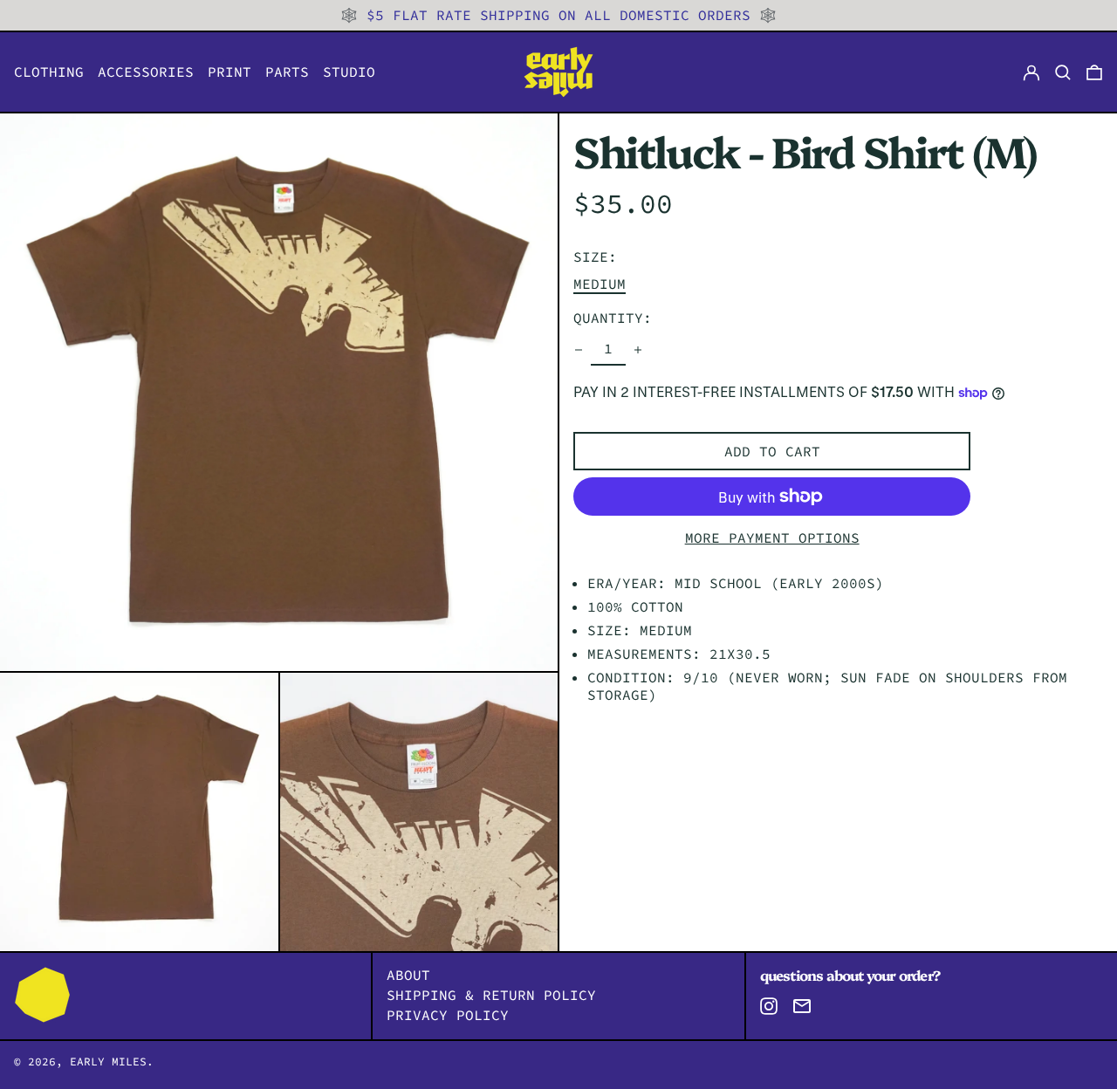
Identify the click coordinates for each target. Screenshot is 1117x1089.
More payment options (772, 538)
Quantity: (612, 318)
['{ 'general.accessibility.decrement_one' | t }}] (578, 350)
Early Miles (108, 1061)
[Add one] (638, 350)
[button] (1094, 72)
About (408, 974)
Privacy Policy (448, 1015)
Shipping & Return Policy (491, 994)
